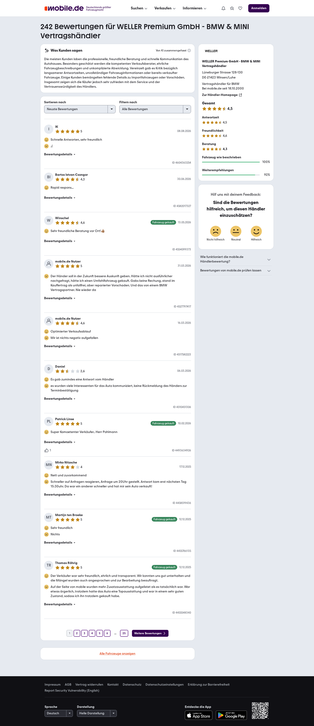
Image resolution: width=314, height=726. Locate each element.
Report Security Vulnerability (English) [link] (72, 690)
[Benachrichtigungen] (223, 8)
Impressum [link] (53, 685)
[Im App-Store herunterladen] (199, 715)
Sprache (51, 707)
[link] (232, 8)
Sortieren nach (55, 102)
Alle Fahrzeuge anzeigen (117, 654)
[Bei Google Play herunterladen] (231, 715)
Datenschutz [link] (132, 685)
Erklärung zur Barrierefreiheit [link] (209, 685)
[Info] (189, 50)
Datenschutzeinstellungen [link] (165, 685)
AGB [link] (68, 685)
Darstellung (85, 707)
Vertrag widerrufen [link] (89, 685)
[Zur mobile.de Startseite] (82, 8)
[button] (117, 154)
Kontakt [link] (113, 685)
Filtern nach (128, 102)
